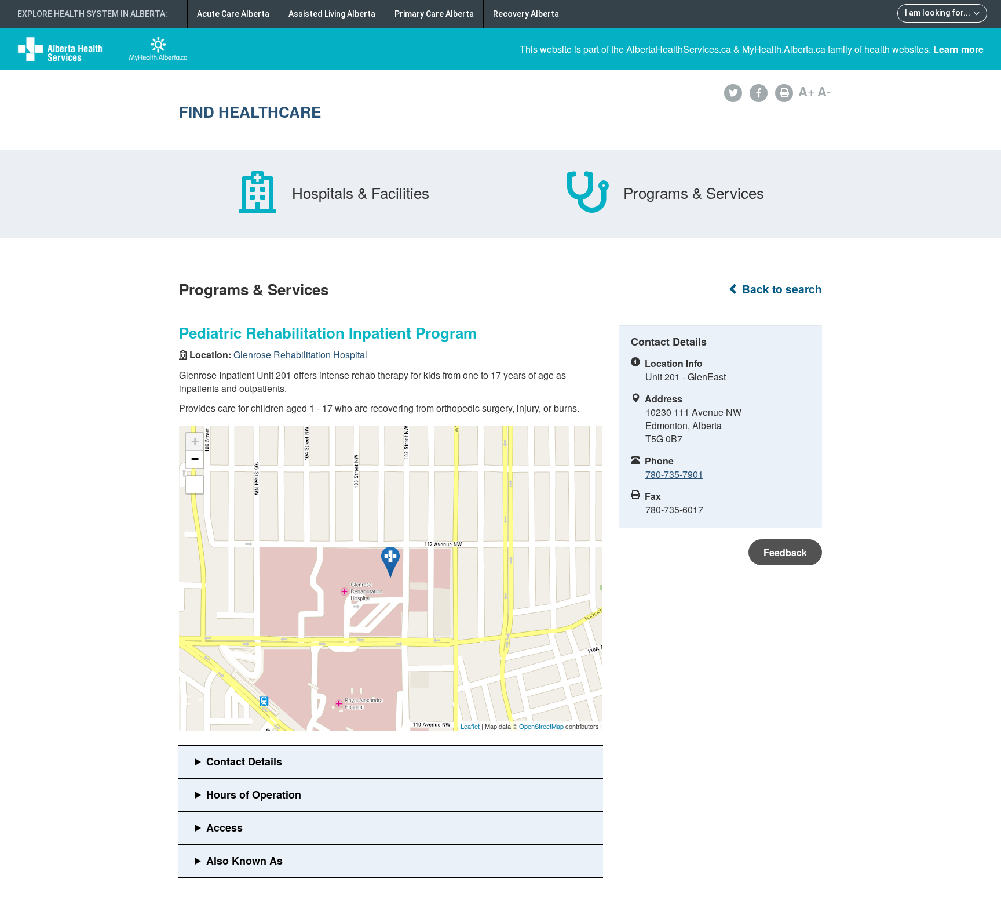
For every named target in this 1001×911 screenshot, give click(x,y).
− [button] (195, 459)
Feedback (785, 552)
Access (224, 827)
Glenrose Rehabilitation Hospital (300, 354)
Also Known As (244, 860)
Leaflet (470, 726)
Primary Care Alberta (434, 14)
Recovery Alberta (526, 14)
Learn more (958, 49)
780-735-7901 (674, 474)
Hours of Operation (253, 794)
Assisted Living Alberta (331, 14)
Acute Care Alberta (233, 14)
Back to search (780, 289)
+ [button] (195, 441)
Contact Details (244, 761)
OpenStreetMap (541, 726)
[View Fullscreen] (194, 484)
